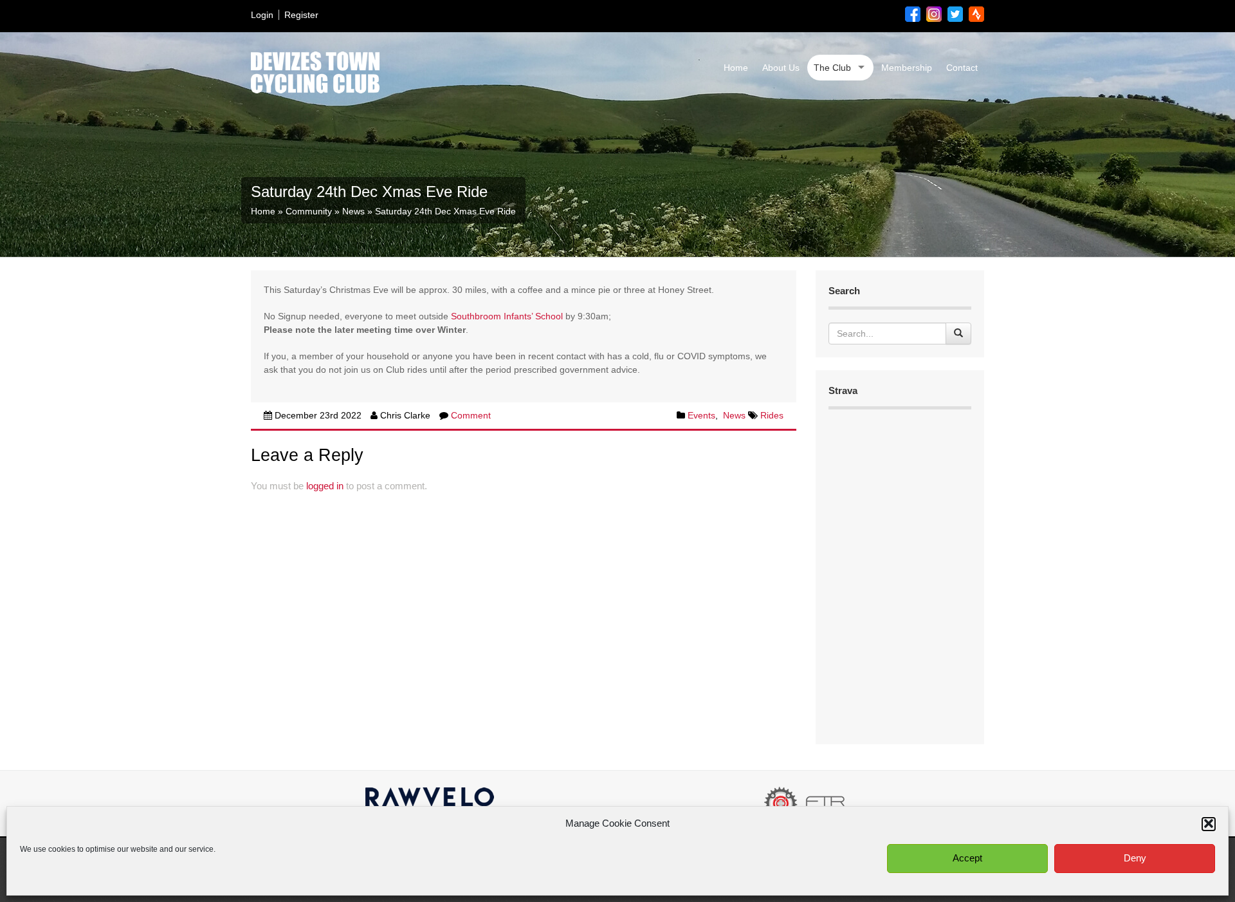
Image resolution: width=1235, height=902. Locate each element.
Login (262, 15)
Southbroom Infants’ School (507, 316)
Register (301, 15)
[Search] (958, 333)
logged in (324, 485)
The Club (832, 67)
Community (309, 211)
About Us (781, 67)
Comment (471, 415)
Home (736, 67)
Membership (906, 67)
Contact (962, 67)
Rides (771, 415)
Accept (967, 857)
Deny (1135, 857)
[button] (1208, 823)
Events (701, 415)
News (353, 211)
